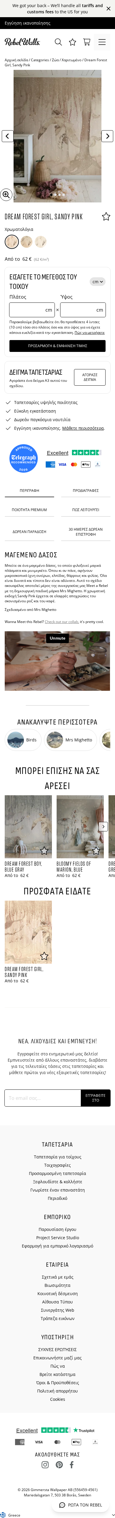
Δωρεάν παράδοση (29, 531)
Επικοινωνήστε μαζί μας (57, 1358)
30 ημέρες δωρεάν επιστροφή (86, 532)
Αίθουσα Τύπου (57, 1302)
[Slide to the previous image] (8, 136)
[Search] (58, 42)
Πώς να (57, 1366)
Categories (40, 59)
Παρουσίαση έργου (57, 1229)
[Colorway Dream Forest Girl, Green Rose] (26, 241)
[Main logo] (23, 42)
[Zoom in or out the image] (6, 195)
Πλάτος (30, 303)
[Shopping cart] (87, 42)
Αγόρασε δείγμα (90, 377)
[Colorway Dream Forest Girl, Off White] (40, 241)
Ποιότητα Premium (29, 509)
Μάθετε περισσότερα (83, 428)
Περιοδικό (57, 1198)
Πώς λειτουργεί (85, 509)
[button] (72, 42)
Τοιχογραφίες (57, 1165)
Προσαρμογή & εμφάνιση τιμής (57, 345)
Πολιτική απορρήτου (57, 1391)
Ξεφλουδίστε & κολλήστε (57, 1181)
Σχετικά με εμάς (57, 1277)
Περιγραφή (29, 490)
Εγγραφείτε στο (96, 1098)
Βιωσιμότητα (57, 1285)
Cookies (57, 1399)
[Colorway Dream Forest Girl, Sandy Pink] (12, 242)
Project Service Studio (57, 1237)
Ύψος (81, 303)
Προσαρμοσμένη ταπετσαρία (57, 1173)
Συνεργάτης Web (57, 1310)
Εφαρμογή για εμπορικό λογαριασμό (57, 1246)
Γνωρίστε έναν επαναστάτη (57, 1190)
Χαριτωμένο (71, 59)
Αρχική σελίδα (16, 59)
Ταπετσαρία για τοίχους (57, 1157)
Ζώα (55, 59)
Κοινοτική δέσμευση (57, 1293)
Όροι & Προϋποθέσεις (57, 1382)
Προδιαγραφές (86, 490)
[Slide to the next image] (107, 136)
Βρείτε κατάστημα (57, 1374)
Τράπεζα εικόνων (58, 1318)
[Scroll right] (103, 826)
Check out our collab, (62, 621)
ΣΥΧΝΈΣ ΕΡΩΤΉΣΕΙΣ (57, 1349)
